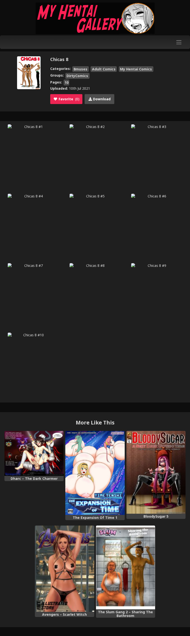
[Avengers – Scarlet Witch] (64, 569)
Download (101, 99)
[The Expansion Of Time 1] (94, 473)
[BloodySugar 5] (156, 472)
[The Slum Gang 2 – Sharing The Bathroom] (125, 567)
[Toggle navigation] (179, 42)
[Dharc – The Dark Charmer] (34, 453)
